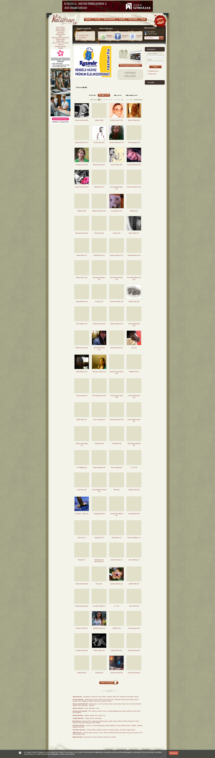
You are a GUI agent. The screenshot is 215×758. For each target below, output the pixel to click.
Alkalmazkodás (103, 721)
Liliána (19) (116, 233)
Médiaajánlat (146, 749)
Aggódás (112, 725)
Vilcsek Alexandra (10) (134, 396)
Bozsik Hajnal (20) (82, 233)
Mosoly (107, 725)
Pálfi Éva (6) (116, 628)
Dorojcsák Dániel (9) (117, 419)
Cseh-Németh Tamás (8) (99, 490)
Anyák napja (129, 699)
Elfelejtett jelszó (153, 71)
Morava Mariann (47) (116, 142)
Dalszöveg (107, 737)
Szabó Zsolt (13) (133, 301)
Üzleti (100, 715)
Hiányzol (94, 730)
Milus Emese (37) (99, 165)
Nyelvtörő (100, 737)
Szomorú (88, 725)
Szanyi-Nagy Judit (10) (116, 396)
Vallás (110, 721)
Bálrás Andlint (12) (116, 324)
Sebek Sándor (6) (134, 650)
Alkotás (125, 721)
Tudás (137, 721)
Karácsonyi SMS (121, 732)
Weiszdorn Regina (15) (99, 278)
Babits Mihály (60, 34)
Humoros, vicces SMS (100, 732)
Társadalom (86, 696)
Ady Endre (60, 32)
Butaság (75, 722)
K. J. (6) (116, 606)
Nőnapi (123, 699)
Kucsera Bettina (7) (134, 538)
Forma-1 (104, 711)
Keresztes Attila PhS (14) (134, 278)
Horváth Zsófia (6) (99, 606)
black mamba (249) (81, 120)
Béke (114, 696)
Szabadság (94, 721)
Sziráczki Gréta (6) (134, 673)
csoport (125, 36)
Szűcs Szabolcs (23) (134, 187)
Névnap (94, 737)
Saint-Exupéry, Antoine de (60, 38)
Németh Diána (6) (99, 628)
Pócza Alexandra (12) (134, 324)
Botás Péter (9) (82, 419)
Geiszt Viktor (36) (116, 165)
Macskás (92, 708)
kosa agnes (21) (116, 211)
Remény (118, 725)
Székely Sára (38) (82, 165)
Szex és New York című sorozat (60, 44)
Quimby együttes (60, 46)
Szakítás (110, 730)
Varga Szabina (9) (99, 467)
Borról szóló (136, 711)
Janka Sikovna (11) (116, 348)
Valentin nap (102, 699)
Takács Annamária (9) (82, 444)
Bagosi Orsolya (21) (99, 211)
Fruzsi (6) (99, 584)
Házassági (98, 718)
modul (139, 36)
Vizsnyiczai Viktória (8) (116, 514)
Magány (75, 727)
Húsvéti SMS (111, 732)
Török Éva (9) (99, 443)
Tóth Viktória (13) (81, 324)
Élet (80, 39)
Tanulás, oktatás (89, 715)
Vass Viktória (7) (134, 560)
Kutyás (86, 708)
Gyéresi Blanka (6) (116, 584)
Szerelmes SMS (83, 35)
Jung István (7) (99, 538)
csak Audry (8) (81, 490)
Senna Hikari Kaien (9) (134, 420)
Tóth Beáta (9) (116, 443)
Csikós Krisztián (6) (81, 584)
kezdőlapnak (110, 36)
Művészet (131, 721)
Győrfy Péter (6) (134, 584)
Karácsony (97, 701)
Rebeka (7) (81, 560)
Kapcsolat (109, 749)
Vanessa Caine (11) (99, 372)
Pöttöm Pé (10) (134, 372)
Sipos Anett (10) (81, 396)
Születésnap (82, 37)
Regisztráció (153, 74)
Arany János (60, 27)
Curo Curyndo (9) (99, 419)
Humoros (94, 711)
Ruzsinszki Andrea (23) (116, 188)
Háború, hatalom (107, 696)
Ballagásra (85, 701)
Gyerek (92, 718)
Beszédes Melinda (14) (116, 278)
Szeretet (94, 725)
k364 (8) (116, 490)
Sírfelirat (113, 737)
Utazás (136, 696)
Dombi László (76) (116, 120)
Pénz (96, 715)
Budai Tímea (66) (134, 120)
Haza (99, 696)
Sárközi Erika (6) (116, 650)
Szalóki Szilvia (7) (116, 560)
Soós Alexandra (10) (99, 396)
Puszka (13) (99, 301)
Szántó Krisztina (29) (82, 187)
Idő (118, 696)
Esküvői (95, 699)
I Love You (100, 704)
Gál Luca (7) (82, 538)
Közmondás (87, 737)
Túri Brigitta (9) (82, 467)
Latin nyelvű (117, 704)
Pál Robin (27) (99, 187)
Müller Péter (60, 41)
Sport (99, 711)
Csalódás (133, 725)
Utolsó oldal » (138, 99)
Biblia (60, 36)
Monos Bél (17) (134, 233)
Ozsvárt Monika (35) (134, 165)
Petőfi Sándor (60, 31)
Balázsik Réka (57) (81, 142)
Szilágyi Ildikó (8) (99, 514)
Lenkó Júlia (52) (99, 142)
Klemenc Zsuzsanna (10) (116, 372)
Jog (104, 715)
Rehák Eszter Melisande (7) (99, 560)
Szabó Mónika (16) (134, 255)
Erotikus (116, 730)
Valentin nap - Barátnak (113, 699)
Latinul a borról (125, 704)
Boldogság (101, 725)
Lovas (97, 708)
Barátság (85, 721)
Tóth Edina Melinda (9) (134, 444)
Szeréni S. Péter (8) (81, 514)
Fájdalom (139, 725)
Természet (94, 696)
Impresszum (133, 749)
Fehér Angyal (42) (134, 142)
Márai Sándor (60, 29)
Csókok (88, 730)
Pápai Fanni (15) (81, 277)
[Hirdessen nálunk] (160, 20)
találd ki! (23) (81, 211)
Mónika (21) (134, 211)
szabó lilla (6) (81, 673)
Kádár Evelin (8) (134, 490)
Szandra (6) (99, 673)
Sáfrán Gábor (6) (99, 650)
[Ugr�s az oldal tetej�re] (108, 684)
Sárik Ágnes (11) (81, 372)
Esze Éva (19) (99, 233)
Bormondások (77, 712)
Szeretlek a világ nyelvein (127, 730)
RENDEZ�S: (92, 95)
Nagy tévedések (127, 711)
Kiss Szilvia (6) (134, 606)
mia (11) (134, 348)
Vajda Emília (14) (81, 301)
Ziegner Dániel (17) (116, 255)
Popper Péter (60, 39)
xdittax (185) (99, 120)
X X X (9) (134, 467)
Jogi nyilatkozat (121, 749)
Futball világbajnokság (114, 711)
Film (89, 711)
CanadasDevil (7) (134, 514)
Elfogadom (173, 753)
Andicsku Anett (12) (99, 324)
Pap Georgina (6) (134, 628)
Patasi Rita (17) (82, 255)
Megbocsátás (126, 725)
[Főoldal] (60, 18)
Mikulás (91, 701)
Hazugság (81, 722)
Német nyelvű (108, 704)
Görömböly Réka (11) (99, 348)
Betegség (88, 722)
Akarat (115, 721)
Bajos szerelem (102, 730)
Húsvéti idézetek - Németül (86, 705)
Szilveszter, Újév (107, 701)
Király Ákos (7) (116, 538)
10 (122, 99)
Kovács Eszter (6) (82, 628)
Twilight (60, 48)
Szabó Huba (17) (99, 255)
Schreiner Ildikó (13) (116, 301)
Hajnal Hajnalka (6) (81, 606)
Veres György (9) (116, 467)
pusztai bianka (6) (82, 650)
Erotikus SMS (80, 734)
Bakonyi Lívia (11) (82, 348)
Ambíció (120, 721)
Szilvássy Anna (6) (116, 673)
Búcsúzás (81, 727)
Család (87, 718)
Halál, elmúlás (96, 722)
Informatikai (129, 696)
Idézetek (158, 749)
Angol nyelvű (93, 704)
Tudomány (122, 696)
